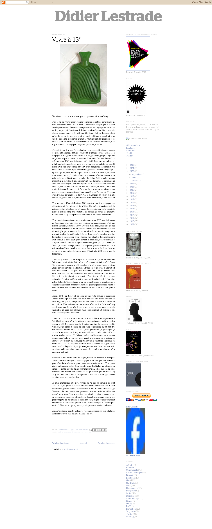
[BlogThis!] (96, 430)
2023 (132, 171)
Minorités (130, 150)
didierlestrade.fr (133, 145)
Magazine (130, 495)
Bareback (130, 467)
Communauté (132, 469)
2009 (132, 224)
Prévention (131, 508)
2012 (132, 214)
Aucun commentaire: (81, 429)
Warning (130, 516)
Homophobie (132, 487)
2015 (132, 205)
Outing (129, 503)
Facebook (130, 147)
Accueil (83, 442)
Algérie (60, 432)
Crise (65, 432)
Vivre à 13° (67, 39)
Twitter (129, 155)
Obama (129, 501)
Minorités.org (132, 498)
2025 (132, 164)
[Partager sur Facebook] (102, 430)
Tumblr (129, 152)
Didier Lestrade (132, 407)
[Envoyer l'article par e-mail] (90, 429)
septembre (137, 174)
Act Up (129, 464)
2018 (132, 196)
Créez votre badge (133, 456)
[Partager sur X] (99, 430)
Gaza (128, 485)
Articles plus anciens (106, 442)
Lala (90, 432)
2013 (132, 211)
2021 (132, 186)
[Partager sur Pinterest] (105, 430)
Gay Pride (130, 482)
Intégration (131, 490)
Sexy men (130, 511)
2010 (132, 221)
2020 (132, 189)
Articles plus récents (60, 442)
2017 (132, 199)
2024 (132, 167)
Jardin (86, 432)
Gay (82, 432)
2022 (132, 183)
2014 (132, 208)
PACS (128, 506)
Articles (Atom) (71, 449)
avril (134, 177)
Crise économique (74, 432)
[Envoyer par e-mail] (93, 430)
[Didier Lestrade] (135, 453)
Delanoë (129, 475)
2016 (132, 202)
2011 (132, 218)
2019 (132, 192)
